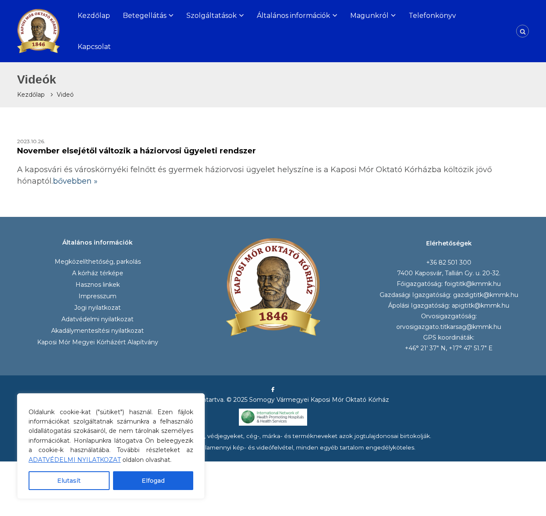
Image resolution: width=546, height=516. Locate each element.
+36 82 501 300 (448, 262)
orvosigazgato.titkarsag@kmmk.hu (448, 327)
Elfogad (153, 480)
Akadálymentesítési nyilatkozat (97, 330)
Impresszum (97, 296)
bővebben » (75, 181)
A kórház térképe (97, 273)
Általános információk (293, 16)
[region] (111, 446)
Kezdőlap (94, 16)
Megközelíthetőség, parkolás (98, 261)
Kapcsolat (94, 47)
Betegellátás (144, 16)
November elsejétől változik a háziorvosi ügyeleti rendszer (136, 151)
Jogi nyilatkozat (97, 307)
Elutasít (69, 480)
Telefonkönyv (432, 16)
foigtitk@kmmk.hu (472, 284)
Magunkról (369, 16)
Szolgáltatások (211, 16)
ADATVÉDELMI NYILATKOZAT (75, 460)
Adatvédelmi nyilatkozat (97, 319)
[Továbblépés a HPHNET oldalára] (273, 416)
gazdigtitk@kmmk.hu (485, 295)
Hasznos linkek (98, 284)
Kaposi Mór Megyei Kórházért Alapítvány (97, 342)
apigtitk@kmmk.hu (480, 305)
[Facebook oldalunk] (273, 389)
